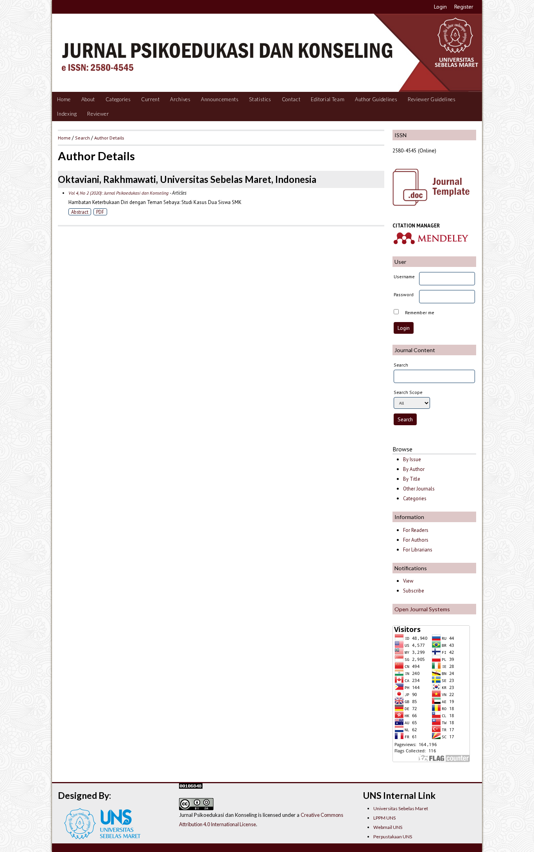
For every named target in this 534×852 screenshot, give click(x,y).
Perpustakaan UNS (392, 836)
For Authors (415, 540)
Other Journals (419, 488)
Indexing (67, 114)
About (88, 99)
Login (440, 6)
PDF (100, 212)
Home (64, 99)
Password (404, 294)
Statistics (260, 99)
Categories (118, 99)
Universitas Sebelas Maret (400, 808)
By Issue (412, 459)
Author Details (109, 137)
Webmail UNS (387, 827)
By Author (414, 469)
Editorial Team (327, 99)
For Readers (415, 530)
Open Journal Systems (422, 609)
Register (463, 6)
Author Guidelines (376, 99)
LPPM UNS (384, 818)
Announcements (220, 99)
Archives (180, 99)
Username (404, 276)
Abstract (79, 212)
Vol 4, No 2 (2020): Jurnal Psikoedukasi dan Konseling (118, 193)
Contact (291, 99)
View (408, 581)
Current (150, 99)
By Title (411, 479)
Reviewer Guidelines (432, 99)
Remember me (419, 312)
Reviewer (98, 114)
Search (82, 137)
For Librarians (417, 549)
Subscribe (413, 590)
